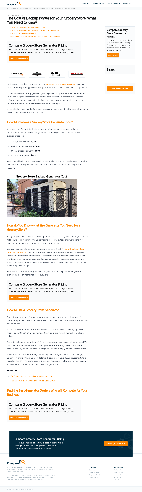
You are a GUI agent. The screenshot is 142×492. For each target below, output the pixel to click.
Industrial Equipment (25, 8)
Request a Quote (114, 3)
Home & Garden (98, 3)
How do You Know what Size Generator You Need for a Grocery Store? (35, 30)
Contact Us (117, 470)
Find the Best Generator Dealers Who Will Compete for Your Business (35, 36)
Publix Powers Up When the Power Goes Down (33, 381)
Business (85, 3)
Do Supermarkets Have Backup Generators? (32, 376)
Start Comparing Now (19, 58)
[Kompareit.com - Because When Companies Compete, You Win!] (28, 3)
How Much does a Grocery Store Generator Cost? (27, 27)
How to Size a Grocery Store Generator (23, 33)
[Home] (7, 8)
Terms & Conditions (120, 475)
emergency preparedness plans (61, 84)
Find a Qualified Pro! (115, 444)
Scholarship (117, 477)
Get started (113, 55)
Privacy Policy (118, 472)
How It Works (128, 3)
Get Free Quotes (120, 88)
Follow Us (117, 480)
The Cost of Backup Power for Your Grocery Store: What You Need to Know (54, 8)
